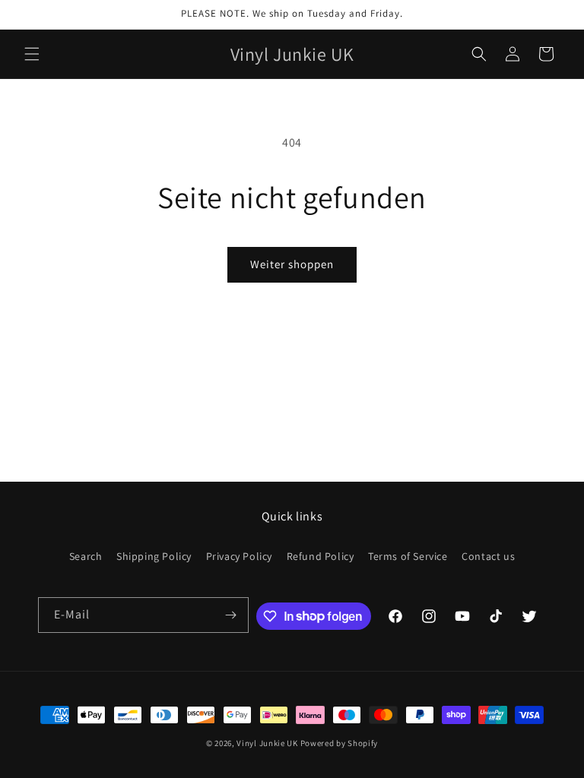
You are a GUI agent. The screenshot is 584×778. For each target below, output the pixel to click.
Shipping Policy (154, 556)
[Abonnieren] (231, 615)
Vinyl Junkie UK (267, 743)
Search (86, 556)
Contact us (488, 556)
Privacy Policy (239, 556)
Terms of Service (408, 556)
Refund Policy (320, 556)
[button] (32, 54)
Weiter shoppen (292, 264)
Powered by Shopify (339, 743)
